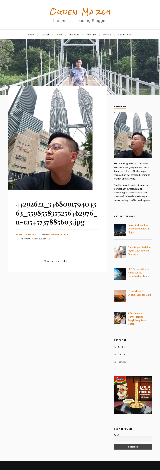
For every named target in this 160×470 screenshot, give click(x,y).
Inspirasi (74, 34)
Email (116, 435)
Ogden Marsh (27, 234)
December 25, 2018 (57, 234)
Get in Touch (125, 34)
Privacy (107, 34)
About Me (91, 34)
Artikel (45, 34)
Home (31, 34)
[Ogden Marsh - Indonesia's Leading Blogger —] (80, 14)
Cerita (59, 34)
